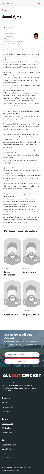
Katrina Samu (11, 315)
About (4, 403)
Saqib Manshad (31, 315)
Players (4, 10)
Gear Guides (7, 432)
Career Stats (10, 50)
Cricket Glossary (8, 424)
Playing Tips (6, 428)
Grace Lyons (29, 272)
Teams (23, 50)
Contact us (6, 412)
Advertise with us (8, 407)
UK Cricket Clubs (8, 458)
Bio (4, 50)
